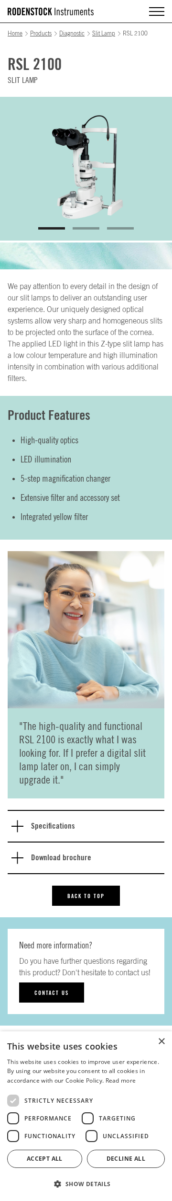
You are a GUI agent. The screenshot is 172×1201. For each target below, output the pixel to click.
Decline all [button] (126, 1159)
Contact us (51, 993)
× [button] (161, 1041)
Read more (121, 1080)
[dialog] (86, 1116)
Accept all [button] (45, 1159)
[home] (51, 11)
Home (15, 33)
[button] (156, 11)
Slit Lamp (103, 33)
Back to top (86, 896)
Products (41, 33)
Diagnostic (72, 33)
